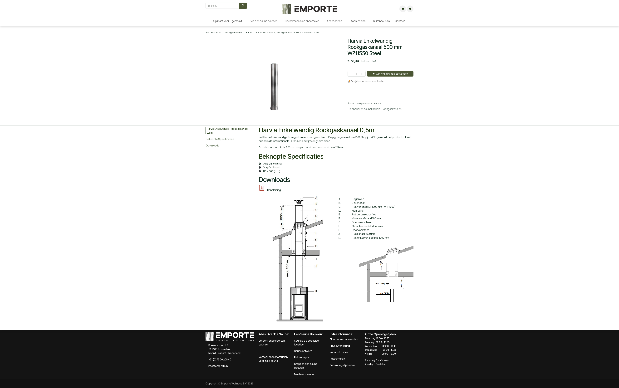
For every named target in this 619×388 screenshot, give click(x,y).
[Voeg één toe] (362, 73)
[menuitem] (208, 21)
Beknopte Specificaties (220, 139)
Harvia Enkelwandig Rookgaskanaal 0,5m (227, 130)
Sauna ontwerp (303, 351)
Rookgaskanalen (233, 32)
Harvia (249, 32)
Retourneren (337, 358)
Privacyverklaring (340, 346)
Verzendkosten (339, 352)
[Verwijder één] (351, 73)
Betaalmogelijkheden (342, 365)
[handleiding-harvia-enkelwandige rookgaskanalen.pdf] (262, 188)
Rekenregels (302, 357)
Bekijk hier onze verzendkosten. (368, 81)
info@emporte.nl (217, 366)
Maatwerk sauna (304, 374)
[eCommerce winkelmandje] (402, 8)
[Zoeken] (243, 6)
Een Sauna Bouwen (308, 334)
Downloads (212, 145)
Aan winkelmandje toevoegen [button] (392, 73)
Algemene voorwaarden (344, 339)
